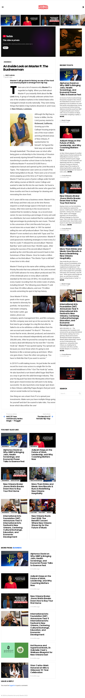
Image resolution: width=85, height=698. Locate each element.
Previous (1, 20)
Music (49, 512)
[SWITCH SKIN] (83, 7)
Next (84, 20)
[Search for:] (71, 393)
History (42, 512)
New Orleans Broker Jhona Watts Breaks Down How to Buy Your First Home (49, 22)
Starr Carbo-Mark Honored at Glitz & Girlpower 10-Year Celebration (39, 669)
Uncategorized (36, 481)
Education (15, 481)
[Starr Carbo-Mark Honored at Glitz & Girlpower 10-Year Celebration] (14, 670)
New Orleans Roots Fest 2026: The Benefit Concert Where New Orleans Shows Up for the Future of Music (42, 522)
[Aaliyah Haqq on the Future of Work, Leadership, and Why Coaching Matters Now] (42, 440)
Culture (14, 446)
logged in (12, 685)
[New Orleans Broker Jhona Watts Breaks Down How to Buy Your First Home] (14, 474)
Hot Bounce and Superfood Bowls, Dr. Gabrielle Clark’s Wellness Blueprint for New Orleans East (41, 650)
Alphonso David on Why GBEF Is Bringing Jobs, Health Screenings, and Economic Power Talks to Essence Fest (10, 21)
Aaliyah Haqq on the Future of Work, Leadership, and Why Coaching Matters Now (29, 22)
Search (80, 394)
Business (5, 446)
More (62, 116)
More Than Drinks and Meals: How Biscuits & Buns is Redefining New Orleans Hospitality (68, 22)
